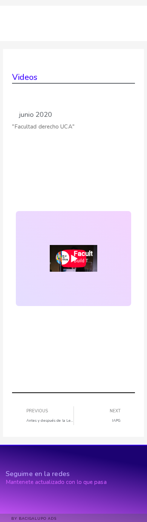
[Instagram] (21, 500)
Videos (25, 77)
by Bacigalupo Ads (34, 518)
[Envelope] (33, 500)
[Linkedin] (9, 500)
